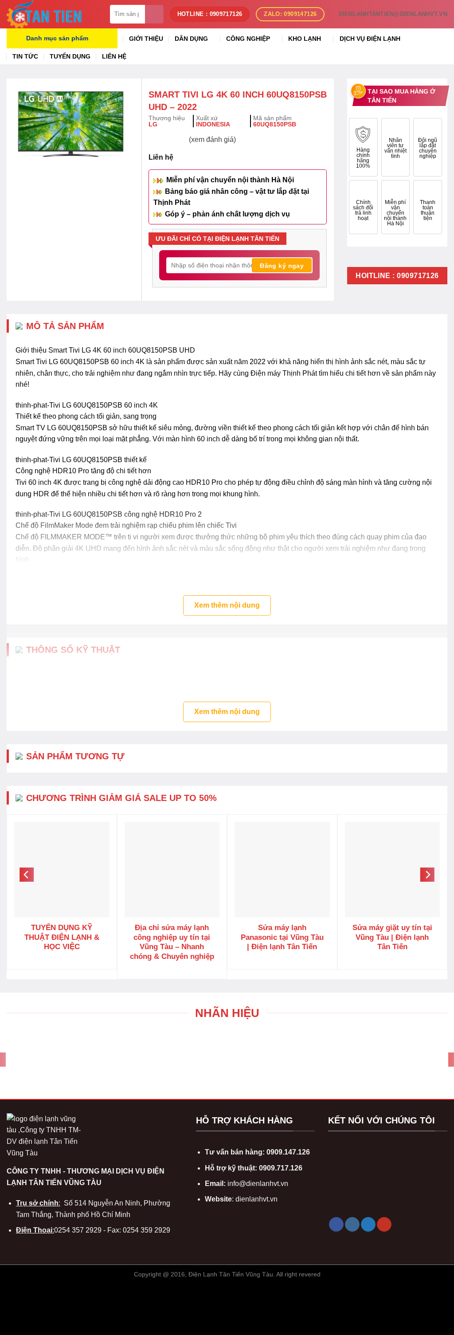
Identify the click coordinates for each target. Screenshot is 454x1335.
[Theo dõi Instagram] (352, 1224)
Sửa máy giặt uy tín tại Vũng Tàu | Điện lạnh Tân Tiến (392, 937)
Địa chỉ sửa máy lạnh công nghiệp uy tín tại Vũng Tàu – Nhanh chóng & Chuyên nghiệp (172, 942)
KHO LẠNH (304, 38)
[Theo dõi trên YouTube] (384, 1224)
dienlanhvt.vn (256, 1199)
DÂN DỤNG (191, 38)
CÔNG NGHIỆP (248, 38)
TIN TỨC (25, 56)
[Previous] (27, 875)
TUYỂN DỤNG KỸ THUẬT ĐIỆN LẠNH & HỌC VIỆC (61, 937)
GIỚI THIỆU (146, 38)
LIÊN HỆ (114, 56)
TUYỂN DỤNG (70, 56)
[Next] (427, 875)
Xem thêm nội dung (227, 605)
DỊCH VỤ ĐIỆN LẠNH (370, 38)
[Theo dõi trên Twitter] (368, 1224)
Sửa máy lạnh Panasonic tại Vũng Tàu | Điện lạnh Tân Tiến (282, 937)
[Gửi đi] (154, 14)
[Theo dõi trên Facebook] (336, 1224)
